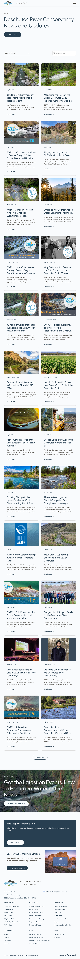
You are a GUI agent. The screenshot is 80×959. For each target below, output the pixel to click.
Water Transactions (35, 916)
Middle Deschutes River (12, 922)
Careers (6, 944)
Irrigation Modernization (37, 922)
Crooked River (8, 909)
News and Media (35, 934)
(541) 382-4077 (9, 892)
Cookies (57, 938)
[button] (74, 2)
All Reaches (8, 925)
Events (6, 934)
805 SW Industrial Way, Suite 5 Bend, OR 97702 (20, 898)
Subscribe (7, 941)
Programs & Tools (35, 925)
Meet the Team (59, 909)
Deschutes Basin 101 (36, 938)
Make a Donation (15, 842)
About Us (57, 912)
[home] (15, 3)
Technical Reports (35, 944)
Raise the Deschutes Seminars (39, 941)
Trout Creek (8, 916)
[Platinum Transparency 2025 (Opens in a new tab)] (55, 892)
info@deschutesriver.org (12, 895)
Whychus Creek (9, 919)
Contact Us (58, 916)
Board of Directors (60, 906)
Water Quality (34, 909)
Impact (56, 922)
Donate (6, 938)
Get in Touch (12, 35)
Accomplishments (60, 919)
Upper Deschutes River (11, 906)
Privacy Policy (59, 934)
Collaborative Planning (36, 919)
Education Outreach (36, 912)
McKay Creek (8, 912)
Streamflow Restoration (37, 906)
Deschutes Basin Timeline (63, 925)
